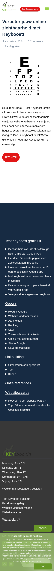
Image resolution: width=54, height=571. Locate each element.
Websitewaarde (17, 393)
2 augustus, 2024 (13, 41)
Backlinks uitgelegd (13, 503)
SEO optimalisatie (19, 347)
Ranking (13, 325)
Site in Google (16, 343)
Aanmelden (15, 320)
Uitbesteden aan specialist (24, 365)
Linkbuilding (14, 357)
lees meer (11, 157)
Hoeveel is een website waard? (27, 400)
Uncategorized (12, 46)
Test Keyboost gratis (30, 9)
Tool (10, 369)
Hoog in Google (17, 311)
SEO (11, 329)
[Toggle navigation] (47, 8)
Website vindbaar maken (23, 316)
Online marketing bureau (23, 338)
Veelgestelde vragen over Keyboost (29, 294)
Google (10, 303)
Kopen (12, 374)
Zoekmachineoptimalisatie (23, 334)
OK (43, 566)
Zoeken (43, 528)
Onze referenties (18, 383)
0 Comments (35, 41)
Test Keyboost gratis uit (23, 241)
